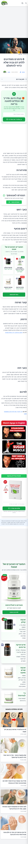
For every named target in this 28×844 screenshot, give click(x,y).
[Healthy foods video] (14, 432)
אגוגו (9, 72)
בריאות (20, 54)
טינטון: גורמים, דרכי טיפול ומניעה (13, 332)
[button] (14, 79)
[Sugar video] (14, 446)
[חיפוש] (22, 3)
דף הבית (26, 54)
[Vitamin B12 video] (14, 461)
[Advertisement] (14, 23)
